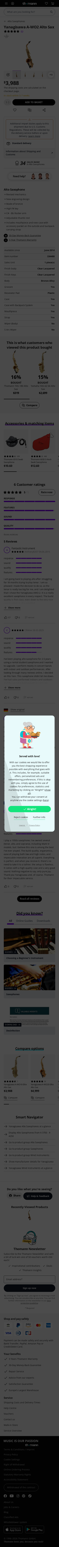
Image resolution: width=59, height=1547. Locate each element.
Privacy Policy (34, 825)
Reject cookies (21, 817)
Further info (39, 817)
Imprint (22, 825)
